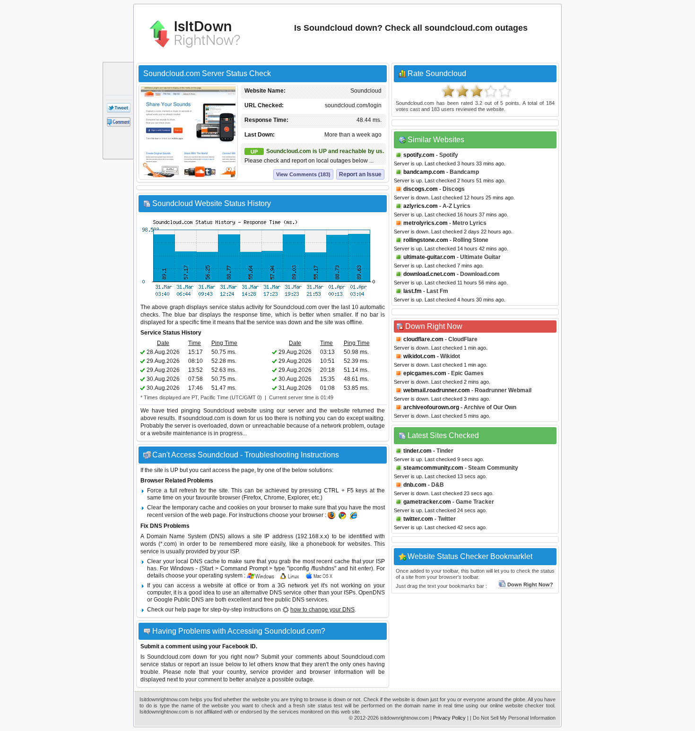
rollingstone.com (425, 240)
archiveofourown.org (431, 407)
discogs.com (420, 189)
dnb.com (414, 485)
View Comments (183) (303, 174)
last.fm (412, 291)
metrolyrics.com (425, 223)
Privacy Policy (449, 718)
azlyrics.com (420, 206)
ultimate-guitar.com (429, 257)
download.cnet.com (429, 274)
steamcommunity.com (433, 467)
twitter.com (418, 519)
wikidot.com (419, 356)
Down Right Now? (530, 584)
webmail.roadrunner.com (436, 390)
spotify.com (418, 155)
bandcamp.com (424, 172)
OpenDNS (371, 592)
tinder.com (417, 450)
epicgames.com (424, 373)
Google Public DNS (179, 599)
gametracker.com (427, 502)
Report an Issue (360, 174)
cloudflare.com (423, 339)
